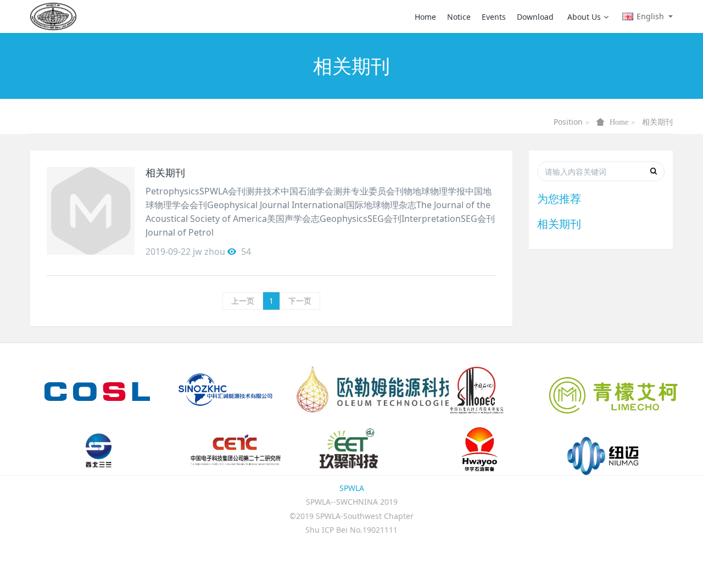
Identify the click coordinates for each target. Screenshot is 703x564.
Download (535, 17)
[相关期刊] (91, 211)
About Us (584, 17)
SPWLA (351, 488)
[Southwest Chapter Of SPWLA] (53, 16)
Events (494, 17)
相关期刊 (657, 121)
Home (425, 17)
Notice (459, 17)
